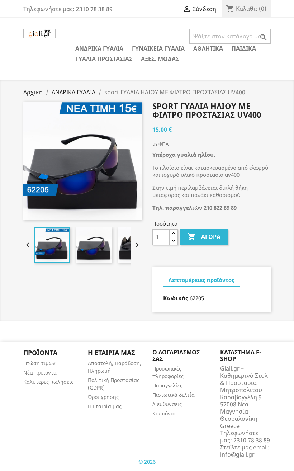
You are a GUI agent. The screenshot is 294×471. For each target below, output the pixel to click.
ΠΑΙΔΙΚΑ (244, 48)
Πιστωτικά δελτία (173, 394)
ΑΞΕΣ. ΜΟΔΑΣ (160, 59)
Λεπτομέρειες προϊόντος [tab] (201, 279)
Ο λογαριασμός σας (176, 355)
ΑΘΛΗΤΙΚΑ (208, 48)
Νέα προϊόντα (40, 372)
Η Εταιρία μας (105, 406)
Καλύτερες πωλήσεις (48, 381)
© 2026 (147, 461)
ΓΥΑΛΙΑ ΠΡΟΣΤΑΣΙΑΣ (103, 59)
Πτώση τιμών (39, 363)
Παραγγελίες (167, 385)
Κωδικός (175, 298)
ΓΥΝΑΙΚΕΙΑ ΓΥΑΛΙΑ (158, 48)
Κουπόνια (164, 413)
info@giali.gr (237, 454)
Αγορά (204, 236)
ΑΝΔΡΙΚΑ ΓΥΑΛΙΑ (99, 48)
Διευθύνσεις (167, 404)
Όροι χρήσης (103, 397)
